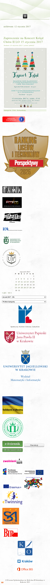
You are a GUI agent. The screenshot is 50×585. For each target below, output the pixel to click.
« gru (4, 293)
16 (16, 285)
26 (25, 288)
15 (33, 282)
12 (25, 282)
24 (19, 288)
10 (19, 282)
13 (28, 282)
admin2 (31, 45)
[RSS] (2, 582)
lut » (10, 293)
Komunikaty (21, 110)
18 (22, 285)
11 (22, 282)
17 (19, 285)
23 (16, 288)
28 (30, 288)
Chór (14, 110)
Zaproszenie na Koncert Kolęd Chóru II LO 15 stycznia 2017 (23, 40)
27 (28, 288)
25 (22, 288)
